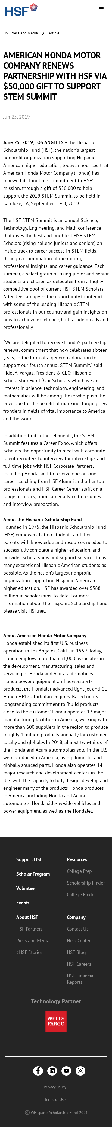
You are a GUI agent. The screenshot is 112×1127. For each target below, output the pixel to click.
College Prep (79, 871)
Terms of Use (55, 1099)
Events (23, 903)
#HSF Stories (29, 952)
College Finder (81, 894)
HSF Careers (79, 964)
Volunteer (26, 888)
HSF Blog (76, 952)
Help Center (78, 940)
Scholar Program (32, 874)
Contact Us (78, 929)
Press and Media (32, 940)
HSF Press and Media (20, 33)
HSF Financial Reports (81, 979)
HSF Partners (29, 929)
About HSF (27, 917)
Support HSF (29, 859)
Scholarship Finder (86, 883)
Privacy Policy (55, 1087)
